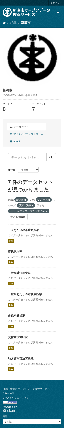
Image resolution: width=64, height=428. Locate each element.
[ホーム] (4, 22)
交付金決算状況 (18, 337)
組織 (13, 22)
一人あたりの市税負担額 (23, 230)
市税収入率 (15, 251)
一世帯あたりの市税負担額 (25, 294)
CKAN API (8, 393)
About (16, 141)
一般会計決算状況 (19, 273)
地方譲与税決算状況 (21, 358)
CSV (11, 240)
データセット (21, 126)
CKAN (9, 410)
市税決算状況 (16, 315)
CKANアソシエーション (16, 397)
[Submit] (51, 157)
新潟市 (26, 22)
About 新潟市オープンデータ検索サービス (26, 388)
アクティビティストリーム (28, 134)
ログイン (55, 2)
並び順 (11, 170)
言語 (5, 416)
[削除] (25, 199)
